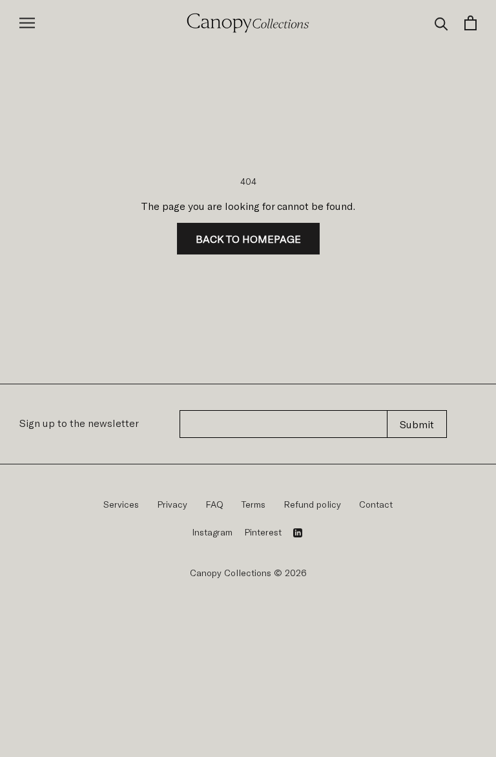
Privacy (172, 504)
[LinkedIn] (297, 532)
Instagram (212, 531)
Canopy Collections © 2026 (248, 572)
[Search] (441, 23)
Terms (253, 504)
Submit (417, 424)
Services (121, 504)
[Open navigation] (27, 22)
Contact (376, 504)
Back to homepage (248, 239)
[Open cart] (470, 23)
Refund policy (312, 504)
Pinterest (263, 531)
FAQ (214, 504)
